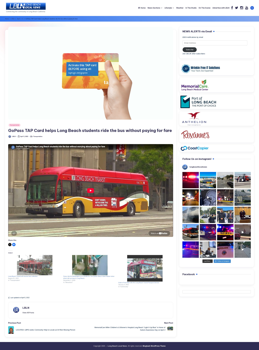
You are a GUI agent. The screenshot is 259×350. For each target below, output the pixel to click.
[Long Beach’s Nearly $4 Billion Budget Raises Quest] (243, 215)
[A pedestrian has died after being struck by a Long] (190, 232)
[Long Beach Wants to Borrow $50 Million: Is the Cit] (243, 197)
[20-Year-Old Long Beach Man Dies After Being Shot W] (225, 180)
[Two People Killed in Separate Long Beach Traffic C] (190, 180)
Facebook (188, 274)
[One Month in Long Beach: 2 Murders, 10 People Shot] (208, 215)
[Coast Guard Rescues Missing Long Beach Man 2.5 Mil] (243, 180)
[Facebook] (232, 8)
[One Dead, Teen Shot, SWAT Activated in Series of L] (190, 249)
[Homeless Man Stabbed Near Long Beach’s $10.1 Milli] (208, 180)
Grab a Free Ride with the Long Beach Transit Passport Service (138, 282)
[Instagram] (241, 8)
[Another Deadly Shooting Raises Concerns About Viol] (225, 215)
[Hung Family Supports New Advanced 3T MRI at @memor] (208, 197)
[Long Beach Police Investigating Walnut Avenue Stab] (225, 232)
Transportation (14, 125)
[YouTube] (246, 8)
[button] (28, 313)
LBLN (25, 307)
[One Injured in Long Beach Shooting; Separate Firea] (225, 249)
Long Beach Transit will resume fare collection (23, 276)
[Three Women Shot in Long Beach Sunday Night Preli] (225, 197)
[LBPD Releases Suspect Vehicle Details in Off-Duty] (243, 249)
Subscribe (189, 50)
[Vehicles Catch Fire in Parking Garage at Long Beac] (190, 215)
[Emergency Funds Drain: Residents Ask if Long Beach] (208, 249)
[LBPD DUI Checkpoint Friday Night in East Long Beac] (190, 197)
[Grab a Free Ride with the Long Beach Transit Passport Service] (144, 268)
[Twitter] (236, 8)
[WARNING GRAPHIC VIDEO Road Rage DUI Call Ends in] (243, 232)
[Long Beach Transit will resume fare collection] (34, 265)
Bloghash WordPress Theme (154, 346)
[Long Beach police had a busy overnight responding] (208, 232)
